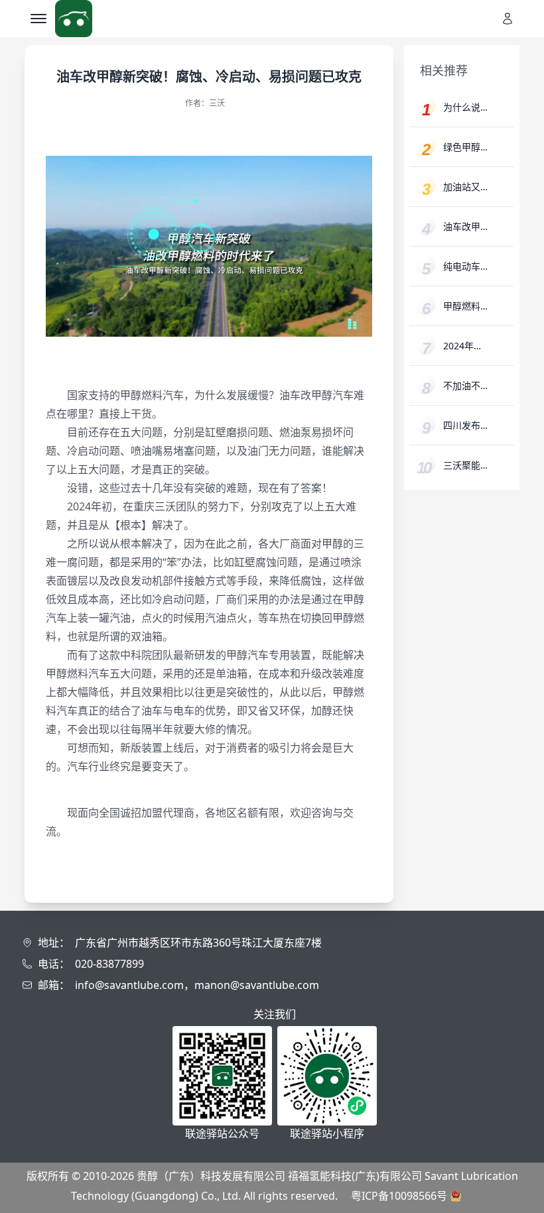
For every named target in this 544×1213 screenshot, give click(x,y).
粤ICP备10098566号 (399, 1195)
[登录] (511, 18)
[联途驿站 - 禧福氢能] (73, 18)
